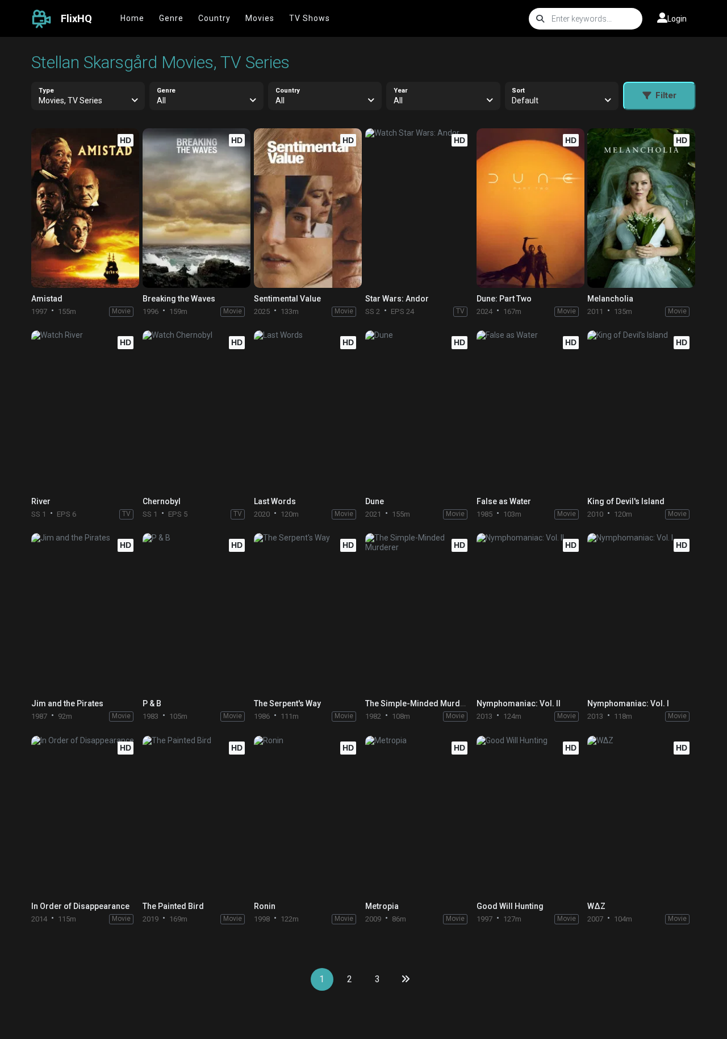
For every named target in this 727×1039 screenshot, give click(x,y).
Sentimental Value (287, 298)
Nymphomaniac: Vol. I (628, 703)
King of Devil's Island (626, 501)
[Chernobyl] (196, 410)
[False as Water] (530, 410)
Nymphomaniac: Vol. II (519, 703)
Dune (374, 501)
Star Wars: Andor (397, 298)
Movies (259, 18)
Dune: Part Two (504, 298)
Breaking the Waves (179, 298)
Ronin (264, 906)
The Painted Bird (173, 906)
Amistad (46, 298)
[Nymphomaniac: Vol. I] (641, 613)
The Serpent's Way (287, 703)
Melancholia (610, 298)
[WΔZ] (641, 815)
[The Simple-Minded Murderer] (419, 613)
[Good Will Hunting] (530, 815)
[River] (85, 410)
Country (214, 18)
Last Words (275, 501)
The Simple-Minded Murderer (420, 703)
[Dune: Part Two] (530, 208)
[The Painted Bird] (196, 815)
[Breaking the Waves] (196, 208)
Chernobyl (162, 501)
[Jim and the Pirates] (85, 613)
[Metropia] (419, 815)
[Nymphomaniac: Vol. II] (530, 613)
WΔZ (596, 906)
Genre (171, 18)
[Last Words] (308, 410)
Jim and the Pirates (67, 703)
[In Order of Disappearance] (85, 815)
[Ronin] (308, 815)
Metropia (382, 906)
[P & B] (196, 613)
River (41, 501)
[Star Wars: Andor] (419, 208)
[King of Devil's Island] (641, 410)
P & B (152, 703)
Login (677, 18)
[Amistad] (85, 208)
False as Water (504, 501)
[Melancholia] (641, 208)
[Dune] (419, 410)
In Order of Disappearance (80, 906)
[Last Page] (405, 979)
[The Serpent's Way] (308, 613)
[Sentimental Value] (308, 208)
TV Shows (309, 18)
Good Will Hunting (510, 906)
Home (132, 18)
